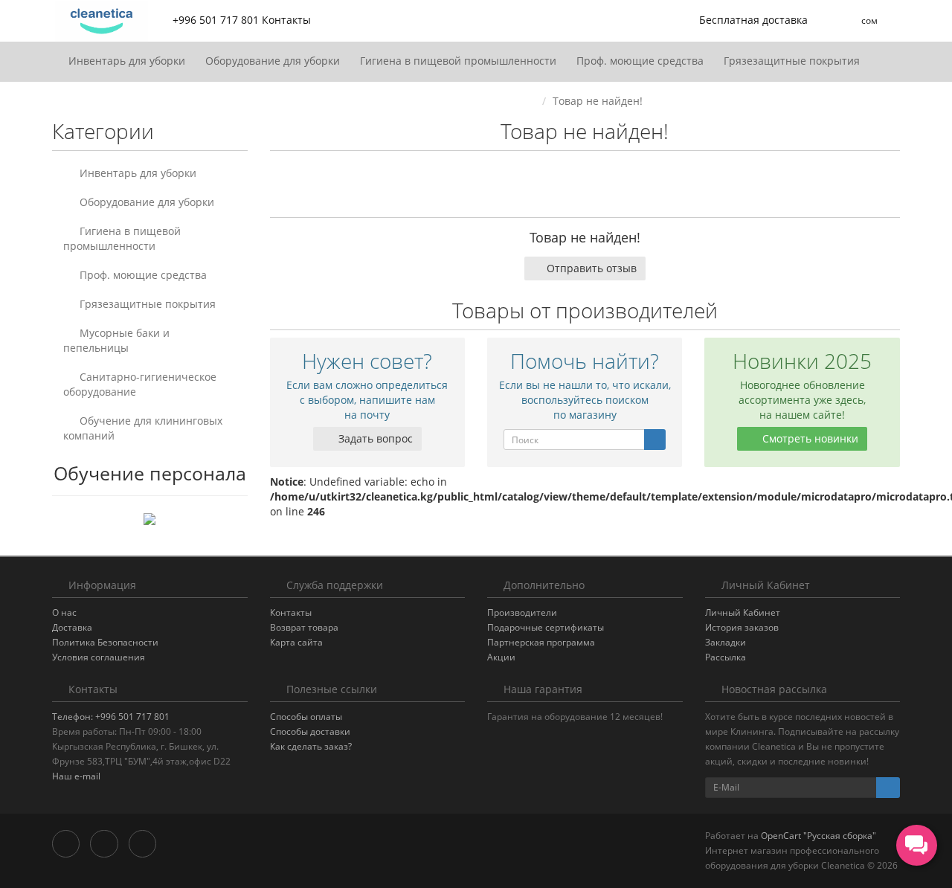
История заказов (742, 627)
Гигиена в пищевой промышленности (459, 61)
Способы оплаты (306, 716)
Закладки (725, 642)
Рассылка (725, 657)
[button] (743, 20)
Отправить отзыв (592, 268)
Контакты (291, 612)
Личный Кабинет (742, 612)
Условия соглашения (98, 657)
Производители (522, 612)
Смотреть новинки (808, 438)
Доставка (72, 627)
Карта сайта (296, 642)
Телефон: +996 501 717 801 (111, 716)
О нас (64, 612)
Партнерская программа (541, 642)
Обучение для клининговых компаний (142, 428)
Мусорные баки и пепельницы (116, 340)
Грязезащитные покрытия (793, 61)
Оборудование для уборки (274, 61)
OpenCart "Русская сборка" (818, 835)
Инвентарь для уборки (128, 61)
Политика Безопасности (105, 642)
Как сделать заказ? (311, 746)
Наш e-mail (76, 776)
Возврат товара (304, 627)
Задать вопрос (374, 438)
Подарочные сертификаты (545, 627)
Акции (501, 657)
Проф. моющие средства (641, 61)
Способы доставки (310, 731)
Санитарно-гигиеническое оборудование (139, 384)
